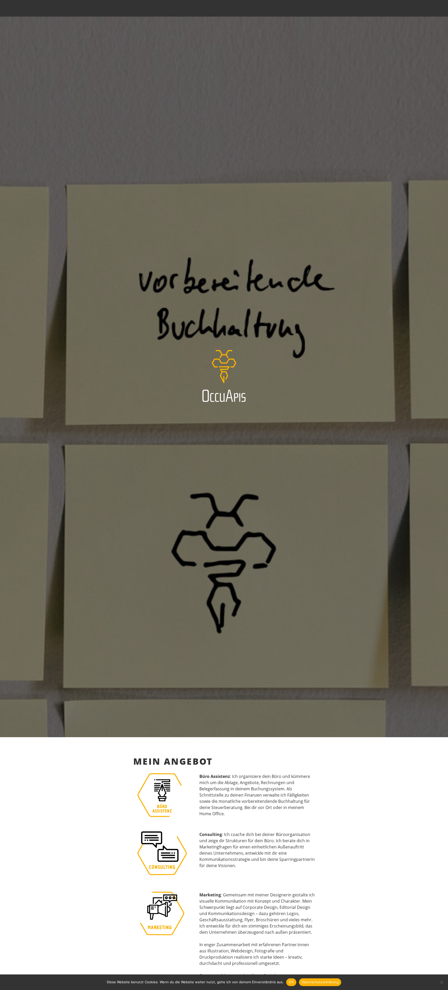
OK (291, 982)
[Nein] (441, 982)
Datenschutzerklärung (320, 982)
